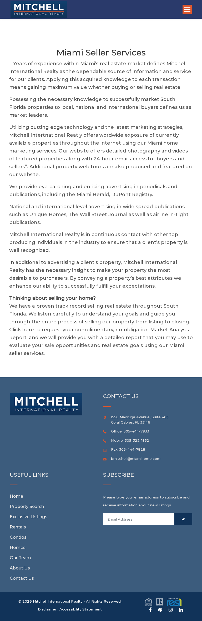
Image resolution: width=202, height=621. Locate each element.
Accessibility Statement (80, 609)
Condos (18, 537)
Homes (18, 547)
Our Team (20, 557)
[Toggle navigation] (187, 9)
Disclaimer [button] (47, 609)
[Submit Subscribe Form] (183, 519)
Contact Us (22, 578)
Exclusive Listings (28, 516)
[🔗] (150, 610)
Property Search (27, 506)
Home (16, 496)
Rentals (18, 527)
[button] (163, 602)
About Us (20, 568)
